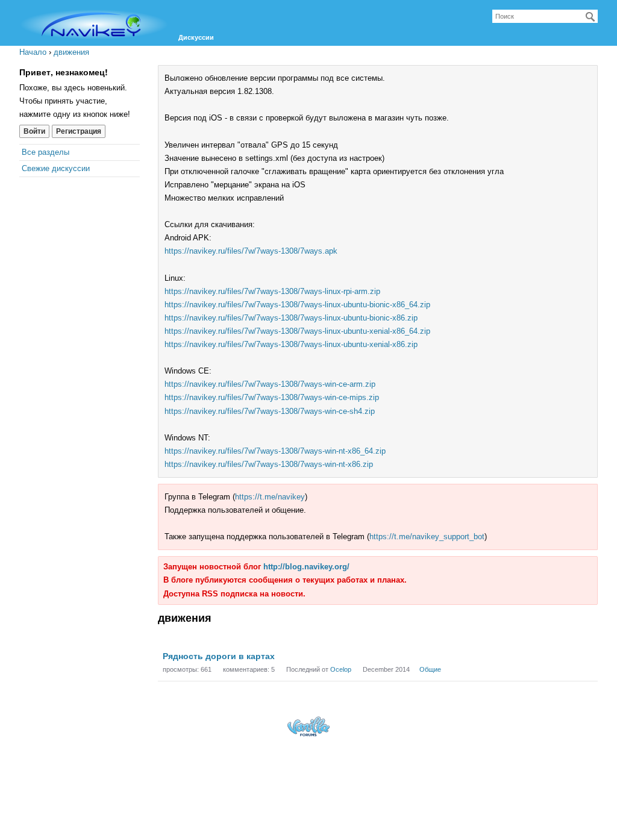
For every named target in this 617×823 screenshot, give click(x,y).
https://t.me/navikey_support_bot (426, 536)
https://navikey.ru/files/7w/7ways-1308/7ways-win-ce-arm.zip (269, 384)
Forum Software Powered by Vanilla (308, 726)
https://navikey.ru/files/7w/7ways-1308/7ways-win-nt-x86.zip (268, 464)
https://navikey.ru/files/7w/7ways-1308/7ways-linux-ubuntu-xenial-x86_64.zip (297, 331)
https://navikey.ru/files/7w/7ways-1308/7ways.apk (250, 250)
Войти (34, 131)
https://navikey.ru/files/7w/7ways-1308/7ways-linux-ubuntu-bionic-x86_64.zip (297, 304)
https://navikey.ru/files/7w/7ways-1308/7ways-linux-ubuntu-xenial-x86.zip (291, 344)
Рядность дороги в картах (219, 656)
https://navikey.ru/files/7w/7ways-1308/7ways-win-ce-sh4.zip (269, 411)
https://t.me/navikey (270, 496)
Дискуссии (196, 37)
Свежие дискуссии (56, 168)
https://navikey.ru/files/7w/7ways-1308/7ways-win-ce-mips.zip (271, 397)
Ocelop (340, 669)
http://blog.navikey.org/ (306, 566)
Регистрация (78, 131)
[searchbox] (545, 16)
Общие (430, 669)
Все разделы (45, 152)
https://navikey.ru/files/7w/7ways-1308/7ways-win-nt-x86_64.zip (275, 450)
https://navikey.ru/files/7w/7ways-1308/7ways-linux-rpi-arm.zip (272, 291)
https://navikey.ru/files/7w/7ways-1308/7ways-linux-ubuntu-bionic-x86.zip (291, 317)
